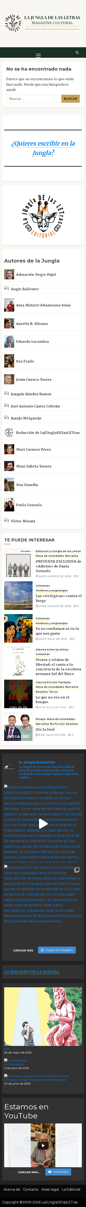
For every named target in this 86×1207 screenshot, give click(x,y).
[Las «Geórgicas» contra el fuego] (18, 595)
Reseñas (42, 691)
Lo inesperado (14, 1064)
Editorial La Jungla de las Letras (58, 551)
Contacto (31, 1189)
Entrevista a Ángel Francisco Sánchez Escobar (35, 1079)
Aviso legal (50, 1189)
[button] (38, 52)
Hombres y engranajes (52, 590)
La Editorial (71, 1189)
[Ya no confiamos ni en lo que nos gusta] (18, 628)
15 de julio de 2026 (52, 707)
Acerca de (12, 1189)
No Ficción (57, 723)
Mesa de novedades (50, 555)
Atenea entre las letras (52, 649)
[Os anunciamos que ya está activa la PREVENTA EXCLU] (43, 824)
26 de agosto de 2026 (55, 576)
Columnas (43, 585)
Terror (53, 691)
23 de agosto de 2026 (55, 606)
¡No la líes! (45, 729)
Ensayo (41, 719)
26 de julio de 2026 (53, 638)
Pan (6, 1048)
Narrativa (71, 555)
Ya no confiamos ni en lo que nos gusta (57, 630)
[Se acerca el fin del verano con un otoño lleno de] (43, 904)
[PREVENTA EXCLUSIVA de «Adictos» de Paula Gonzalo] (18, 563)
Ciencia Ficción (46, 682)
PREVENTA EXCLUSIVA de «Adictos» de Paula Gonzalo (58, 566)
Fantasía (64, 682)
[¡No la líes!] (18, 726)
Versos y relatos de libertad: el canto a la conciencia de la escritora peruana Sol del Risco (58, 667)
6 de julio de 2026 (52, 734)
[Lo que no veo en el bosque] (18, 694)
